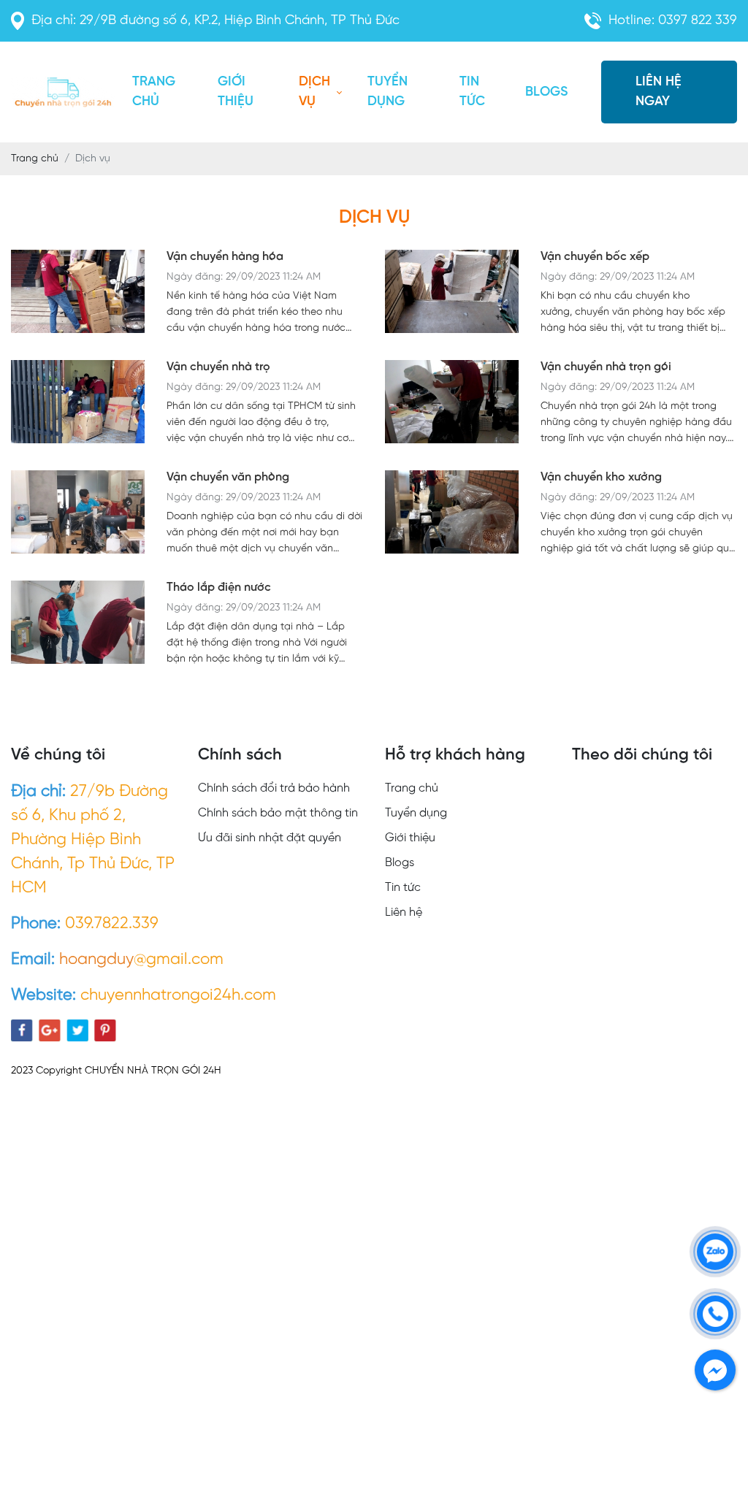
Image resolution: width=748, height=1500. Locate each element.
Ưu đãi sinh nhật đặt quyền (269, 838)
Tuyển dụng (387, 92)
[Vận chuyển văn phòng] (78, 513)
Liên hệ (403, 912)
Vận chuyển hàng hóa (225, 256)
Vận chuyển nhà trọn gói (606, 367)
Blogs (546, 92)
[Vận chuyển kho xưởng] (452, 513)
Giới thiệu (235, 92)
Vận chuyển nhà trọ (218, 367)
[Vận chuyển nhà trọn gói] (452, 403)
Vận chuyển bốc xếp (595, 256)
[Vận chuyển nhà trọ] (78, 403)
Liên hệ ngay (659, 92)
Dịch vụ (314, 92)
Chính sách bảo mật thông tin (278, 813)
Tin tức (472, 92)
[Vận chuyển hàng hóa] (78, 293)
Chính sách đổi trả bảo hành (274, 788)
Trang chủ (153, 92)
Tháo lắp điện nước (219, 587)
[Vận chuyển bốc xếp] (452, 293)
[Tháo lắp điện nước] (78, 624)
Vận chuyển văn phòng (228, 477)
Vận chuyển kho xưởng (601, 477)
